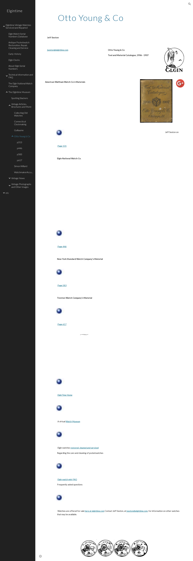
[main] (91, 17)
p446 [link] (19, 148)
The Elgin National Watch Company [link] (20, 84)
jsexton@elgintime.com (57, 50)
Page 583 (62, 285)
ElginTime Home (65, 395)
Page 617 (62, 324)
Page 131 (62, 146)
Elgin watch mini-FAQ (67, 479)
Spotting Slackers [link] (19, 98)
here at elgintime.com (94, 511)
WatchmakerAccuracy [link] (24, 172)
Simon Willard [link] (20, 166)
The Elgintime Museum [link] (19, 92)
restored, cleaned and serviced (85, 448)
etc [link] (7, 192)
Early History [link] (14, 53)
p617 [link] (19, 160)
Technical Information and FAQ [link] (20, 76)
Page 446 (62, 246)
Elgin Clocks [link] (14, 60)
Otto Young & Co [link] (22, 136)
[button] (189, 4)
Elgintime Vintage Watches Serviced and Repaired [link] (18, 26)
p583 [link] (19, 154)
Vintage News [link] (18, 178)
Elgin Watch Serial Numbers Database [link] (18, 35)
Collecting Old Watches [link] (21, 114)
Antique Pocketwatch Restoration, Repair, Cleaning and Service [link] (18, 45)
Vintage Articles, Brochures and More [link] (21, 105)
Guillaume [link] (19, 130)
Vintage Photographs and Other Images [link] (21, 185)
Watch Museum (73, 421)
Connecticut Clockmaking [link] (20, 122)
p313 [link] (19, 142)
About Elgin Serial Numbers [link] (16, 67)
